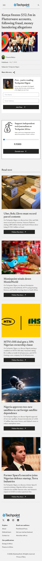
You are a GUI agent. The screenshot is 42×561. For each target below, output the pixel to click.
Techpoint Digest (13, 67)
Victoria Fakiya (10, 57)
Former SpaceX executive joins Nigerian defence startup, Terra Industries (21, 478)
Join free (19, 107)
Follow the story (17, 232)
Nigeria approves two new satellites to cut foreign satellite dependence (20, 410)
